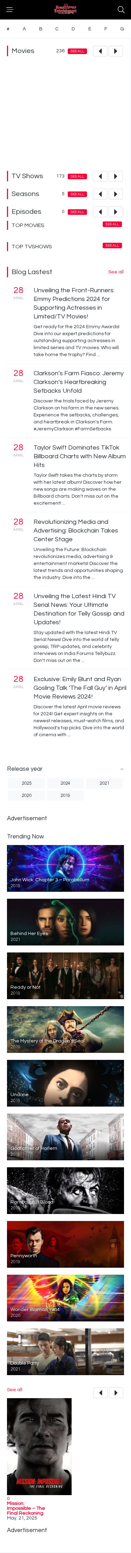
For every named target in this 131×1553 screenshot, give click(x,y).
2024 (65, 783)
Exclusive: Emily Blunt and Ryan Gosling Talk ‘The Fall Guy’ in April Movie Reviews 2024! (80, 688)
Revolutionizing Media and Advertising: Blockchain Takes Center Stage (76, 531)
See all (77, 51)
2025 (26, 783)
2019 (65, 795)
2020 (26, 795)
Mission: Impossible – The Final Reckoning (26, 1508)
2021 (104, 783)
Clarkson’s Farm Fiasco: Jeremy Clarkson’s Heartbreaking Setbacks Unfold (79, 382)
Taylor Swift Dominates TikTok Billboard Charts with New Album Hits (80, 456)
